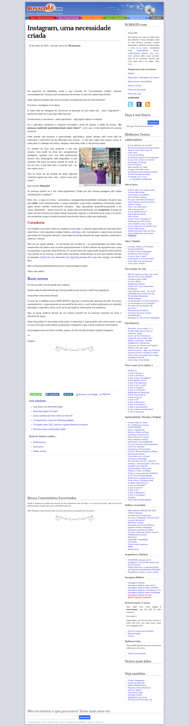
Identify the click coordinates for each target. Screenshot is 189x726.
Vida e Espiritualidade (68, 18)
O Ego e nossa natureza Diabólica (143, 473)
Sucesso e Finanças (92, 18)
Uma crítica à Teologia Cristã (140, 480)
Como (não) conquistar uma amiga (143, 355)
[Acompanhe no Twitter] (130, 104)
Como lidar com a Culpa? (139, 456)
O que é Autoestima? (137, 395)
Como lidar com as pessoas (140, 261)
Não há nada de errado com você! (143, 274)
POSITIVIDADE (134, 427)
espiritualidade (142, 50)
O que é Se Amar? (136, 375)
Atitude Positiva (134, 298)
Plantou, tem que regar (138, 348)
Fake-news (133, 152)
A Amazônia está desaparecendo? (143, 172)
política (136, 56)
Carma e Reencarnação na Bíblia (142, 451)
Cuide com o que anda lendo (140, 286)
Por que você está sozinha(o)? (141, 199)
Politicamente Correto (137, 535)
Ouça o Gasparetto (136, 430)
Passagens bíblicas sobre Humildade (144, 592)
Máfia (130, 547)
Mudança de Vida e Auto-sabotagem (144, 318)
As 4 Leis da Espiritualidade (140, 475)
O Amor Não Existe (136, 192)
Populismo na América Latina (140, 530)
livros (130, 56)
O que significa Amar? (137, 211)
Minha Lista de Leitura (136, 81)
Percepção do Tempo (137, 162)
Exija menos (133, 216)
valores (156, 50)
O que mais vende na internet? (141, 160)
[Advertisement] (74, 69)
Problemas (132, 289)
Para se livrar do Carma (138, 437)
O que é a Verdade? (137, 390)
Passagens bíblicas (136, 583)
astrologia (76, 232)
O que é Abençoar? (136, 402)
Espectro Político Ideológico (140, 527)
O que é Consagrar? (137, 404)
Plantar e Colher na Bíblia (139, 471)
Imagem (31, 341)
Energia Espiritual (135, 249)
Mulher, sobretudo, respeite (140, 340)
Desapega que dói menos (139, 221)
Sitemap (91, 722)
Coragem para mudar (137, 279)
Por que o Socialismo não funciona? (143, 518)
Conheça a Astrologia (137, 459)
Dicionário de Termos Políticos (141, 525)
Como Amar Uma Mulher (139, 360)
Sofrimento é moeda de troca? (141, 478)
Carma (131, 636)
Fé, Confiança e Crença (138, 425)
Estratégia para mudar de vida (141, 293)
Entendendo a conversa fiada (141, 258)
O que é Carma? (135, 397)
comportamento (134, 53)
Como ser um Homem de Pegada (142, 345)
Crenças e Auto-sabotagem (140, 251)
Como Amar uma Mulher (138, 195)
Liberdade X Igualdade (138, 539)
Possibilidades (134, 315)
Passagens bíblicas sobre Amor (141, 585)
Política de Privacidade (137, 90)
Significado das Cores (137, 697)
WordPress (99, 722)
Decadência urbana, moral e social (143, 572)
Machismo (132, 537)
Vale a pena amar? (136, 209)
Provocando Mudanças (138, 296)
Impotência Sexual (136, 357)
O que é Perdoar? (136, 373)
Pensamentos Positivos (138, 310)
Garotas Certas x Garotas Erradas (143, 352)
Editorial (131, 73)
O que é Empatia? (136, 388)
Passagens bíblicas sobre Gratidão (143, 588)
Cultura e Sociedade (115, 18)
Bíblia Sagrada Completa (139, 597)
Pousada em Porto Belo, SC (140, 700)
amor (151, 53)
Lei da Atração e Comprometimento (143, 301)
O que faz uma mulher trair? (140, 338)
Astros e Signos (135, 690)
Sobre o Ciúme (134, 204)
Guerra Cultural (134, 164)
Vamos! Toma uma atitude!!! (140, 277)
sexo (157, 53)
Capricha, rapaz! (135, 333)
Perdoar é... (133, 371)
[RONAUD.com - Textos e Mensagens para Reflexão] (45, 8)
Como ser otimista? (136, 446)
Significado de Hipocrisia (138, 392)
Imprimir (106, 394)
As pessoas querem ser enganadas (143, 157)
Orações (131, 497)
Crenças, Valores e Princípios (141, 246)
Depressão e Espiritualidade (140, 442)
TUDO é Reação (135, 513)
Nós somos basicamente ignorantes (143, 148)
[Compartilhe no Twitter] (68, 394)
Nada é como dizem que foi (140, 150)
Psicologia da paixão (137, 214)
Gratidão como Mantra (138, 466)
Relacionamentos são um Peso (141, 231)
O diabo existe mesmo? (138, 483)
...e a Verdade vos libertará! (140, 179)
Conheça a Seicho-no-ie (138, 435)
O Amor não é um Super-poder (141, 190)
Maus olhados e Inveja (138, 439)
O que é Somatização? (138, 407)
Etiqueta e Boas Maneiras (139, 688)
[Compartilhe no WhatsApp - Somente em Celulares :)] (36, 394)
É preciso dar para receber (139, 313)
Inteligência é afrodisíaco (139, 343)
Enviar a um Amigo (88, 394)
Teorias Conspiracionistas (139, 174)
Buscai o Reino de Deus (138, 432)
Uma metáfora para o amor (140, 224)
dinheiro (145, 53)
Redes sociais (39, 451)
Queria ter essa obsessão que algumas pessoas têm (65, 257)
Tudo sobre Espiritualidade (139, 500)
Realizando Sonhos (136, 284)
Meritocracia (133, 549)
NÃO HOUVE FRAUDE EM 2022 (142, 510)
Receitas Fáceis (135, 695)
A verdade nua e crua (137, 177)
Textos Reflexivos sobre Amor (141, 233)
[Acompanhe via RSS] (147, 104)
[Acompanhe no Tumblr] (139, 104)
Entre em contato (134, 86)
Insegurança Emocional (138, 254)
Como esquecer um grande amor (142, 226)
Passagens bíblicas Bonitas (140, 595)
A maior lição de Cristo (137, 422)
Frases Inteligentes (136, 680)
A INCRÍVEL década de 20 (139, 560)
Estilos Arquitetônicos (137, 685)
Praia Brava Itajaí (135, 692)
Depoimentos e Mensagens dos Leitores (143, 78)
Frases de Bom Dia (136, 683)
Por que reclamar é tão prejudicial (142, 444)
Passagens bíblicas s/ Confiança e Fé (144, 590)
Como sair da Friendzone (139, 336)
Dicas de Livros (137, 18)
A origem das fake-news (138, 169)
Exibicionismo (39, 442)
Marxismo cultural (135, 522)
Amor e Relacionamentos (43, 18)
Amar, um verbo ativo (137, 207)
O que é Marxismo (136, 412)
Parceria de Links (134, 94)
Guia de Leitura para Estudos (141, 631)
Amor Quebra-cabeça (137, 197)
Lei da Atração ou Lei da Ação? (141, 303)
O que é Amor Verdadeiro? (139, 219)
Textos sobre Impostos (138, 544)
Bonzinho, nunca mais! (138, 328)
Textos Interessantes (137, 653)
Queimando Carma (136, 454)
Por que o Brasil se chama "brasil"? (143, 532)
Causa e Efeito (134, 281)
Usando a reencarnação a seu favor (143, 463)
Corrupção (132, 542)
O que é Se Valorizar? (137, 383)
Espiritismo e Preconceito (139, 449)
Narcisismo (38, 446)
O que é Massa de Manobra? (141, 409)
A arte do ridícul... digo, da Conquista (144, 350)
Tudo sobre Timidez (136, 263)
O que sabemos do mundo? (140, 145)
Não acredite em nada (137, 167)
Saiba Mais (156, 18)
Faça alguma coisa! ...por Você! (142, 291)
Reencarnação (134, 633)
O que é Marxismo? (136, 520)
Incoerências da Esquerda (139, 515)
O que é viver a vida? (137, 256)
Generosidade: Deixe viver (139, 468)
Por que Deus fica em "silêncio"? (142, 461)
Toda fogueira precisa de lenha (141, 202)
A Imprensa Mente (136, 155)
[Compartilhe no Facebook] (52, 394)
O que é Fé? (133, 399)
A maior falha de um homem (140, 331)
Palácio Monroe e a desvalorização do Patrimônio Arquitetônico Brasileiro (144, 568)
